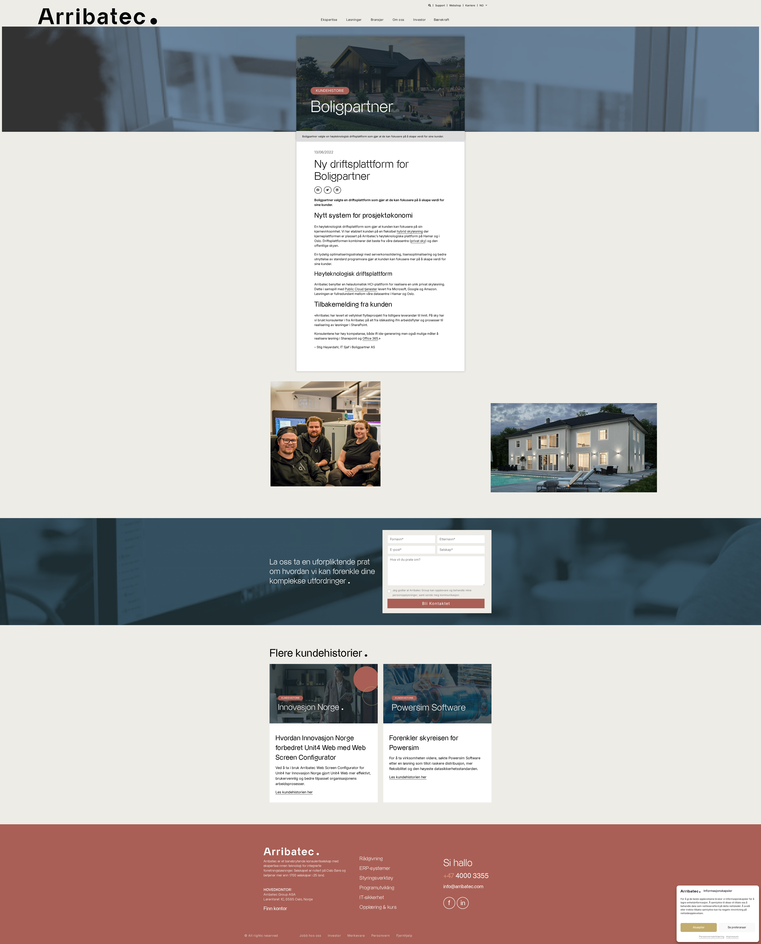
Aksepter (699, 927)
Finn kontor (275, 908)
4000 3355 (471, 876)
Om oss (398, 20)
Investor (419, 20)
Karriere (470, 5)
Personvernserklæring (711, 936)
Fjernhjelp (404, 935)
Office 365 (370, 338)
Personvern (380, 935)
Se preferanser (737, 927)
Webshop (455, 5)
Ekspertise (329, 20)
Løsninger (354, 20)
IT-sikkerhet (371, 897)
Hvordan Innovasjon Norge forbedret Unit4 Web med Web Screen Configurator (320, 748)
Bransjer (377, 20)
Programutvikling (376, 888)
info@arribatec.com (463, 886)
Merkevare (356, 935)
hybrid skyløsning (410, 231)
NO (482, 5)
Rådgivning (371, 858)
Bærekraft (441, 20)
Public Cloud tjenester (361, 289)
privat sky (418, 241)
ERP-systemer (374, 868)
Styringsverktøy (376, 878)
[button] (318, 190)
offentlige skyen (326, 246)
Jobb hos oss (310, 935)
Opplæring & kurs (378, 907)
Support (440, 5)
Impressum (732, 936)
